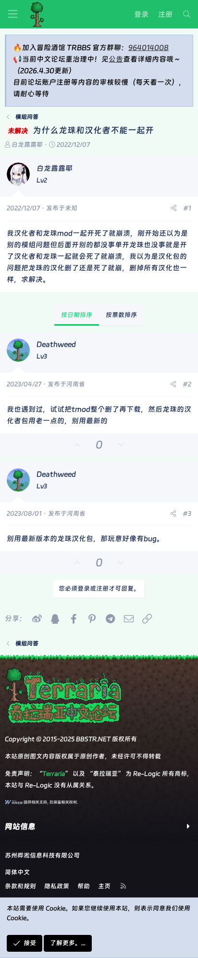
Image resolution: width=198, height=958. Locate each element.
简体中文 (17, 872)
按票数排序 (121, 314)
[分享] (174, 208)
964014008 (148, 47)
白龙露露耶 (27, 144)
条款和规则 (20, 886)
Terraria (53, 773)
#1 (187, 208)
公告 (116, 59)
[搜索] (186, 14)
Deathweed (56, 344)
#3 (187, 513)
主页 (104, 886)
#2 (187, 384)
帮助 (83, 886)
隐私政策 (56, 886)
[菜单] (12, 14)
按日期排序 (76, 314)
